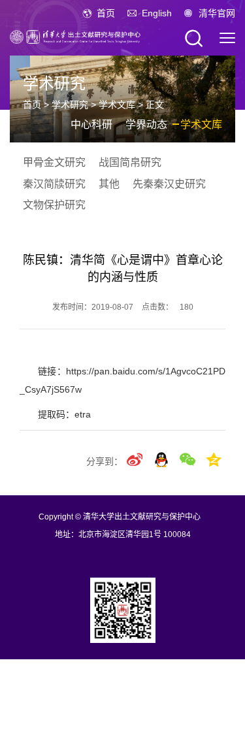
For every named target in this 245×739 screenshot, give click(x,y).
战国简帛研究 (130, 162)
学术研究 (70, 104)
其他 (109, 183)
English (157, 13)
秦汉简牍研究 (54, 183)
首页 (106, 13)
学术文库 (117, 104)
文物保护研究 (54, 204)
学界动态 (146, 124)
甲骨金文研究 (54, 162)
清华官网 (217, 13)
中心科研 (91, 124)
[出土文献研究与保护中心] (75, 36)
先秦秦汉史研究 (169, 183)
